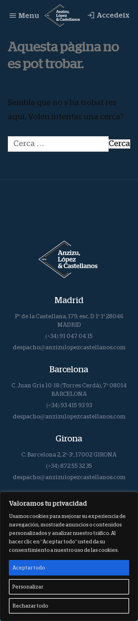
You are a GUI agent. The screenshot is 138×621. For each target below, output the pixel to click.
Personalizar (27, 586)
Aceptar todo (28, 567)
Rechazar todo (30, 605)
